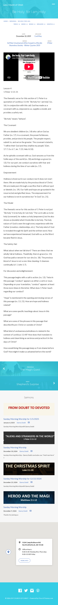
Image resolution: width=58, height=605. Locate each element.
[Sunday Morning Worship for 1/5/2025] (29, 414)
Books (31, 24)
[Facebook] (20, 590)
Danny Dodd (21, 423)
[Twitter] (26, 590)
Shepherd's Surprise (28, 384)
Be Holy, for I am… (24, 21)
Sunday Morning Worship (15, 447)
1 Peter (49, 43)
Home (6, 21)
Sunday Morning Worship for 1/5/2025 (21, 419)
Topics (16, 24)
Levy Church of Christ (13, 5)
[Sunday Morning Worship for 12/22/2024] (29, 473)
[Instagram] (32, 590)
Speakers (40, 24)
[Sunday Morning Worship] (29, 442)
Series (23, 24)
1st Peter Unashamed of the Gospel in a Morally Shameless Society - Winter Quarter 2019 (24, 44)
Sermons (13, 21)
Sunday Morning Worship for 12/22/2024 (22, 478)
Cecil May (38, 36)
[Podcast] (38, 590)
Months (50, 24)
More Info (24, 560)
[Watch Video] (29, 422)
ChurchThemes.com (46, 598)
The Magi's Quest (30, 369)
